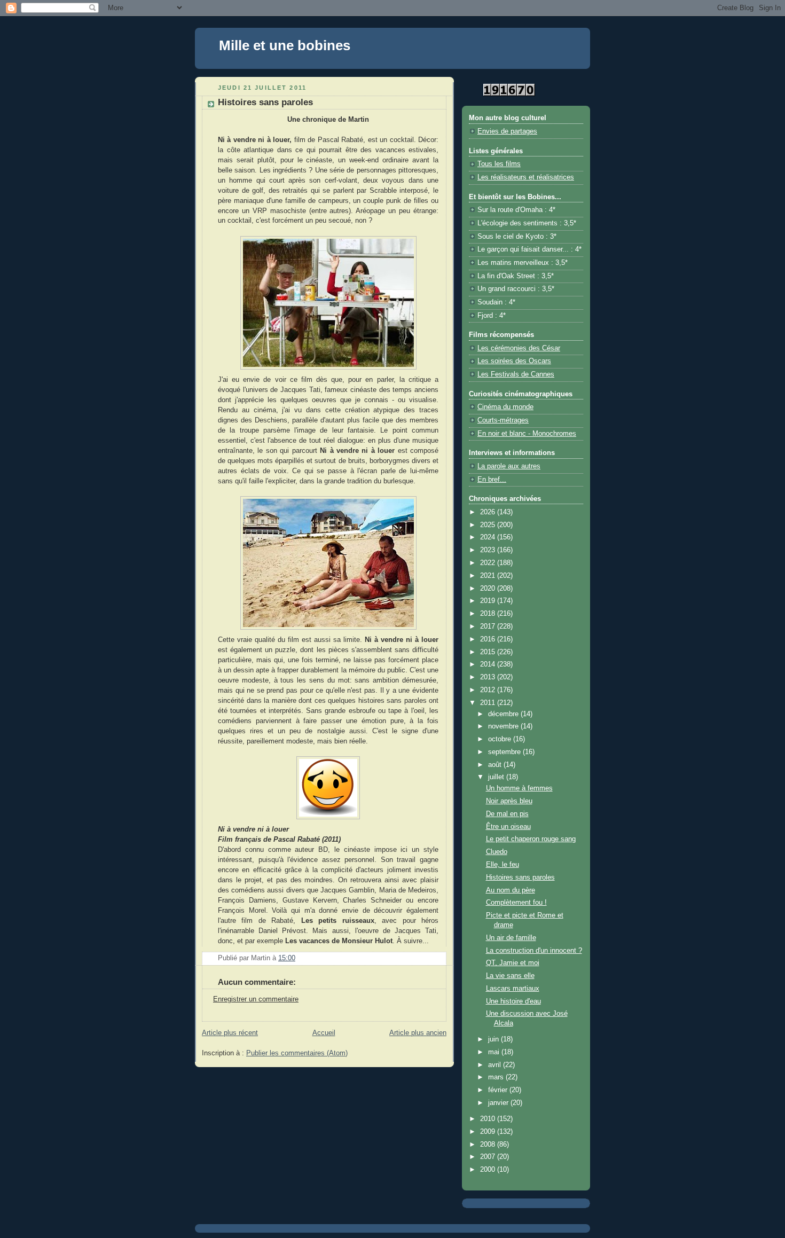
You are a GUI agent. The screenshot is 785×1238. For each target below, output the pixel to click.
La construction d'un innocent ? (534, 950)
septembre (505, 752)
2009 (488, 1131)
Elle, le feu (502, 864)
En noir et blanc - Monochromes (526, 433)
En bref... (491, 479)
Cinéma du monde (505, 407)
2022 (488, 563)
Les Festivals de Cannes (515, 374)
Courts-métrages (503, 420)
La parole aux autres (508, 466)
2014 (488, 664)
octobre (500, 739)
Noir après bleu (509, 801)
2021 (488, 575)
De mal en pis (507, 814)
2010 (488, 1119)
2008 (488, 1144)
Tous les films (499, 164)
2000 (488, 1169)
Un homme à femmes (519, 788)
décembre (504, 714)
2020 (488, 588)
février (498, 1090)
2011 (488, 703)
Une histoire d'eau (513, 1001)
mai (494, 1052)
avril (495, 1065)
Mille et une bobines (284, 45)
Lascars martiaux (512, 988)
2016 (488, 639)
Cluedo (496, 852)
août (496, 765)
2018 (488, 613)
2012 (488, 690)
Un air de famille (511, 938)
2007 (488, 1157)
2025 (488, 525)
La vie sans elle (510, 976)
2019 (488, 601)
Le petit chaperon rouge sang (531, 839)
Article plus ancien (417, 1033)
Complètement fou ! (516, 902)
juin (494, 1039)
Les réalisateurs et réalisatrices (525, 177)
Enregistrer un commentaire (256, 999)
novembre (504, 726)
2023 (488, 550)
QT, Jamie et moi (512, 963)
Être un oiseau (508, 826)
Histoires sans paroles (520, 877)
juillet (497, 777)
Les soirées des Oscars (514, 361)
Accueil (323, 1033)
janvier (499, 1103)
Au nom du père (510, 890)
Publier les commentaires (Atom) (297, 1053)
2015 (488, 652)
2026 (488, 512)
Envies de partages (507, 131)
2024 (488, 537)
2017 (488, 626)
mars (497, 1077)
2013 (488, 677)
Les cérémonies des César (518, 348)
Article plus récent (230, 1033)
